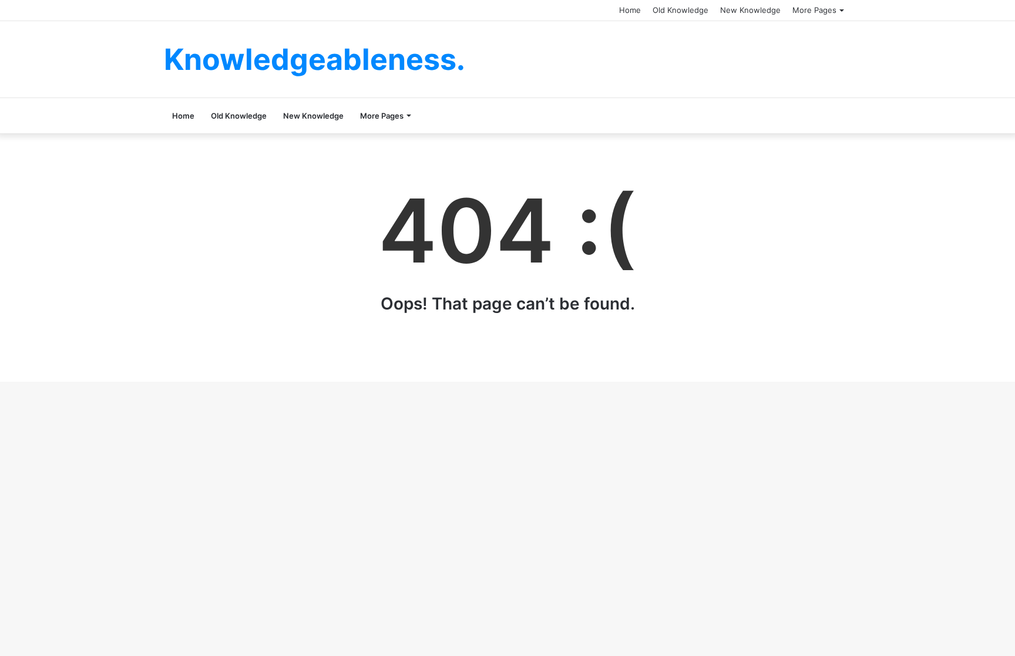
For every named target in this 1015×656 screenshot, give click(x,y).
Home (630, 10)
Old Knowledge (680, 10)
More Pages (814, 10)
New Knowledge (750, 10)
